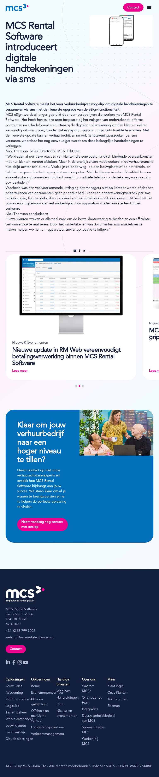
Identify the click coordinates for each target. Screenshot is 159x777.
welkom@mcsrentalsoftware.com (30, 637)
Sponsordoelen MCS (92, 730)
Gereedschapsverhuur (41, 727)
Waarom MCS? (88, 689)
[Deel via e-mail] (75, 251)
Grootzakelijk (15, 732)
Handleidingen (67, 697)
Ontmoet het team (92, 700)
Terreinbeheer (16, 712)
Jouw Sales (14, 686)
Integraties (90, 709)
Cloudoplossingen (16, 739)
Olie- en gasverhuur (39, 702)
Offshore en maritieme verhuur (40, 716)
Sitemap (113, 706)
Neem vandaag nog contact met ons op (42, 524)
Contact (133, 7)
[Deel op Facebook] (79, 251)
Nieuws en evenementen (67, 713)
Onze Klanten (117, 692)
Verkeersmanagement (41, 734)
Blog (60, 704)
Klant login (115, 686)
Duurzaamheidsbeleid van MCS (92, 718)
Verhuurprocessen (16, 699)
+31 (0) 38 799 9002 (20, 631)
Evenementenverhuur (41, 692)
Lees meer (37, 371)
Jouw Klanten (16, 725)
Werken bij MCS (90, 741)
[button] (76, 386)
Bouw (35, 686)
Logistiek (12, 706)
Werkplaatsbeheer (16, 719)
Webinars (64, 691)
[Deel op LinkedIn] (84, 251)
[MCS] (17, 7)
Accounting (14, 692)
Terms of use (117, 699)
